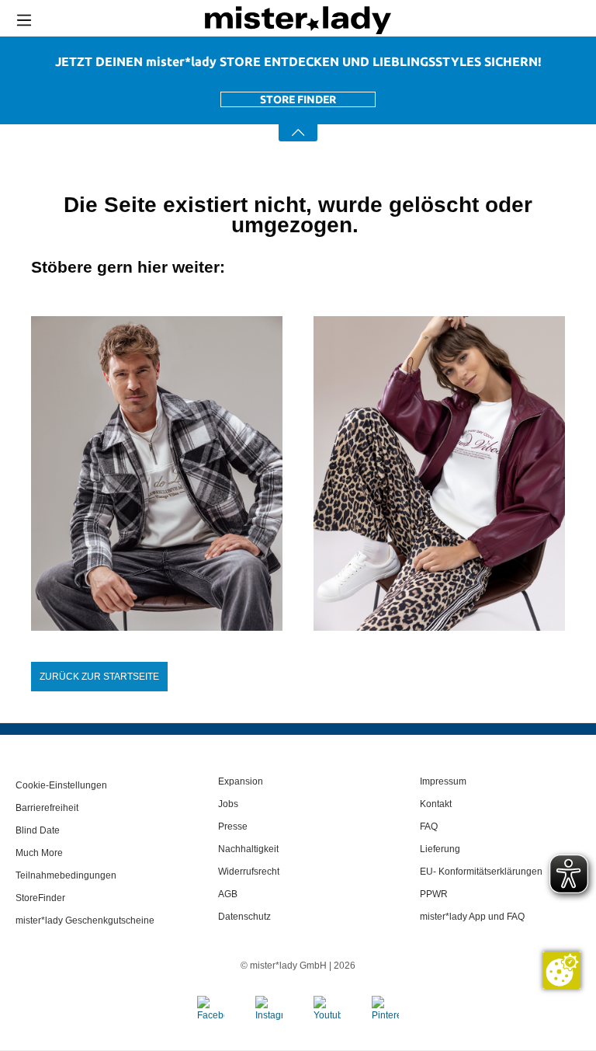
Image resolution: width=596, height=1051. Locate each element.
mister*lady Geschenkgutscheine (85, 920)
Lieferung (440, 849)
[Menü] (24, 20)
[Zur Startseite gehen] (298, 20)
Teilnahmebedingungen (66, 875)
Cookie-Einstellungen (61, 785)
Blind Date (38, 830)
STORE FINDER (298, 99)
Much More (39, 852)
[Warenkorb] (584, 21)
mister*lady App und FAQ (472, 916)
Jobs (228, 804)
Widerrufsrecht (248, 871)
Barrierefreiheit (47, 807)
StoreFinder (40, 898)
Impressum (443, 781)
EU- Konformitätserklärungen (481, 871)
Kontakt (436, 804)
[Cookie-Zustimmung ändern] (561, 970)
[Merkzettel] (556, 20)
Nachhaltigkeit (248, 849)
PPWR (434, 894)
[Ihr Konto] (521, 21)
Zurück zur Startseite (99, 676)
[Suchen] (484, 20)
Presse (233, 826)
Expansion (240, 781)
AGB (227, 894)
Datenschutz (244, 916)
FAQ (429, 826)
